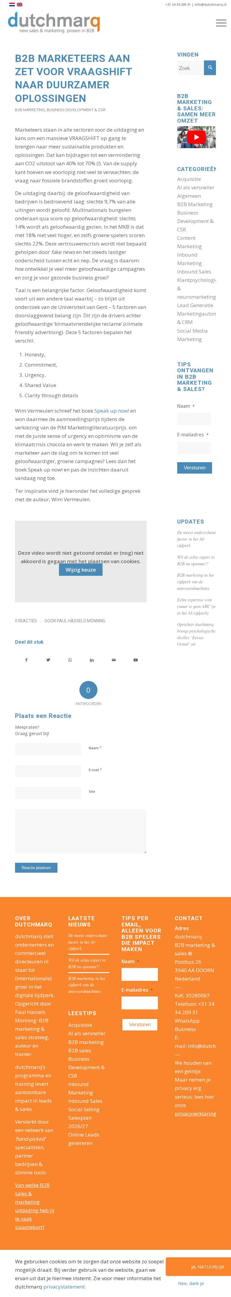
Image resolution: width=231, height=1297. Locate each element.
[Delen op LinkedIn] (92, 660)
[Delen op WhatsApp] (70, 660)
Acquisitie (189, 178)
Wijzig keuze (81, 569)
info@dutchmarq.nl (210, 4)
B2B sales (79, 1050)
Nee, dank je (191, 1283)
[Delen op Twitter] (48, 660)
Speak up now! (111, 410)
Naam (95, 747)
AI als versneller (195, 187)
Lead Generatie (195, 305)
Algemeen (189, 195)
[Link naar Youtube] (135, 660)
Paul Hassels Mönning (81, 620)
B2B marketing (86, 1042)
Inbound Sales (194, 271)
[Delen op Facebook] (26, 660)
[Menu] (218, 22)
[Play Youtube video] (196, 137)
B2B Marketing (30, 109)
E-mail (95, 769)
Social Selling (84, 1109)
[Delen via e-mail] (114, 660)
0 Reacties (26, 620)
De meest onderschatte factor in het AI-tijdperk (196, 538)
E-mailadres (192, 435)
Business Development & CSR (76, 109)
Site (92, 791)
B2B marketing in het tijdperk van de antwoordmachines (195, 581)
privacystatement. (64, 1286)
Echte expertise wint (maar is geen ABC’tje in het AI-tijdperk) (196, 606)
